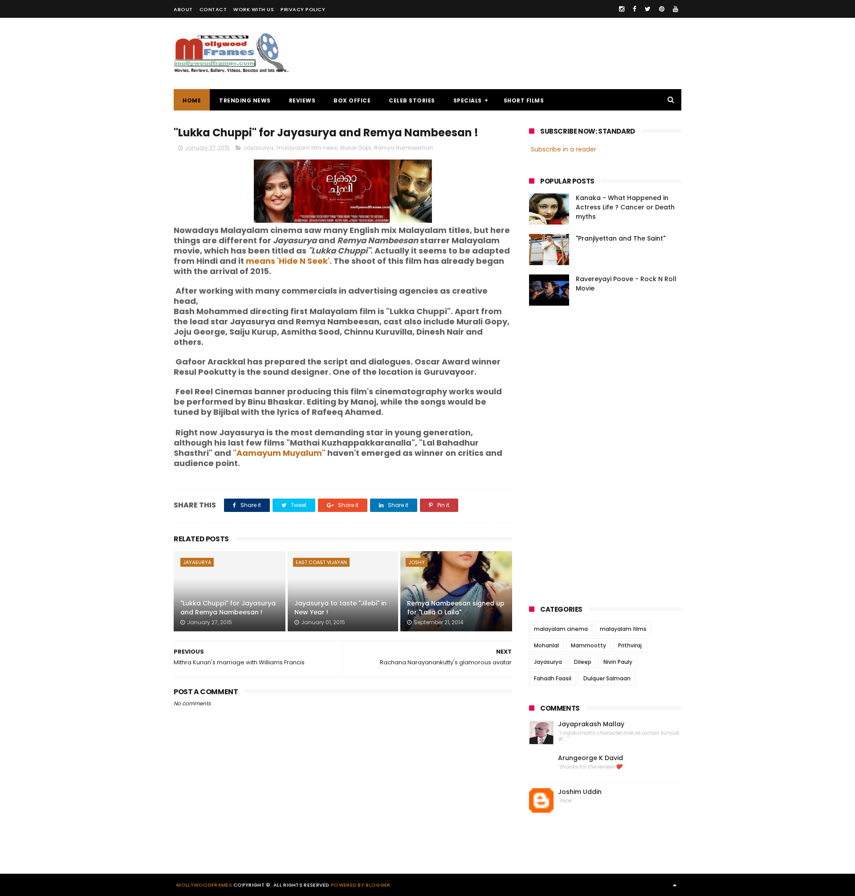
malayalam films (623, 629)
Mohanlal (546, 645)
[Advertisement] (519, 53)
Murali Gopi (355, 147)
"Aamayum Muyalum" (279, 452)
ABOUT (183, 9)
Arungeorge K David (590, 758)
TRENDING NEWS (245, 100)
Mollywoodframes (204, 884)
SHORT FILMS (524, 100)
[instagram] (621, 9)
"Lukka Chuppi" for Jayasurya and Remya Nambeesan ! (228, 608)
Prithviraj (630, 645)
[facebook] (634, 9)
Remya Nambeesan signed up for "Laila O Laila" (456, 608)
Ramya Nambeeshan (403, 147)
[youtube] (675, 9)
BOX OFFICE (352, 100)
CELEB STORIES (412, 100)
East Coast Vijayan (321, 562)
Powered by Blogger (360, 884)
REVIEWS (302, 100)
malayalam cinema (561, 629)
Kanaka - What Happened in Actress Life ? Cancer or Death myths (625, 207)
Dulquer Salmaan (607, 678)
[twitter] (648, 9)
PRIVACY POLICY (303, 9)
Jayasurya (258, 147)
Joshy (416, 562)
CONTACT (213, 9)
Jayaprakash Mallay (591, 724)
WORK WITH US (253, 9)
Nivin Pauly (617, 662)
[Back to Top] (674, 885)
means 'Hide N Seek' (288, 260)
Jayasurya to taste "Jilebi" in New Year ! (340, 608)
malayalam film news (307, 147)
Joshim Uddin (580, 792)
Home (192, 100)
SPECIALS (467, 100)
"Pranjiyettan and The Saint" (620, 238)
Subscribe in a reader (563, 149)
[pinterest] (662, 9)
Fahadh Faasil (552, 678)
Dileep (582, 662)
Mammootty (588, 645)
